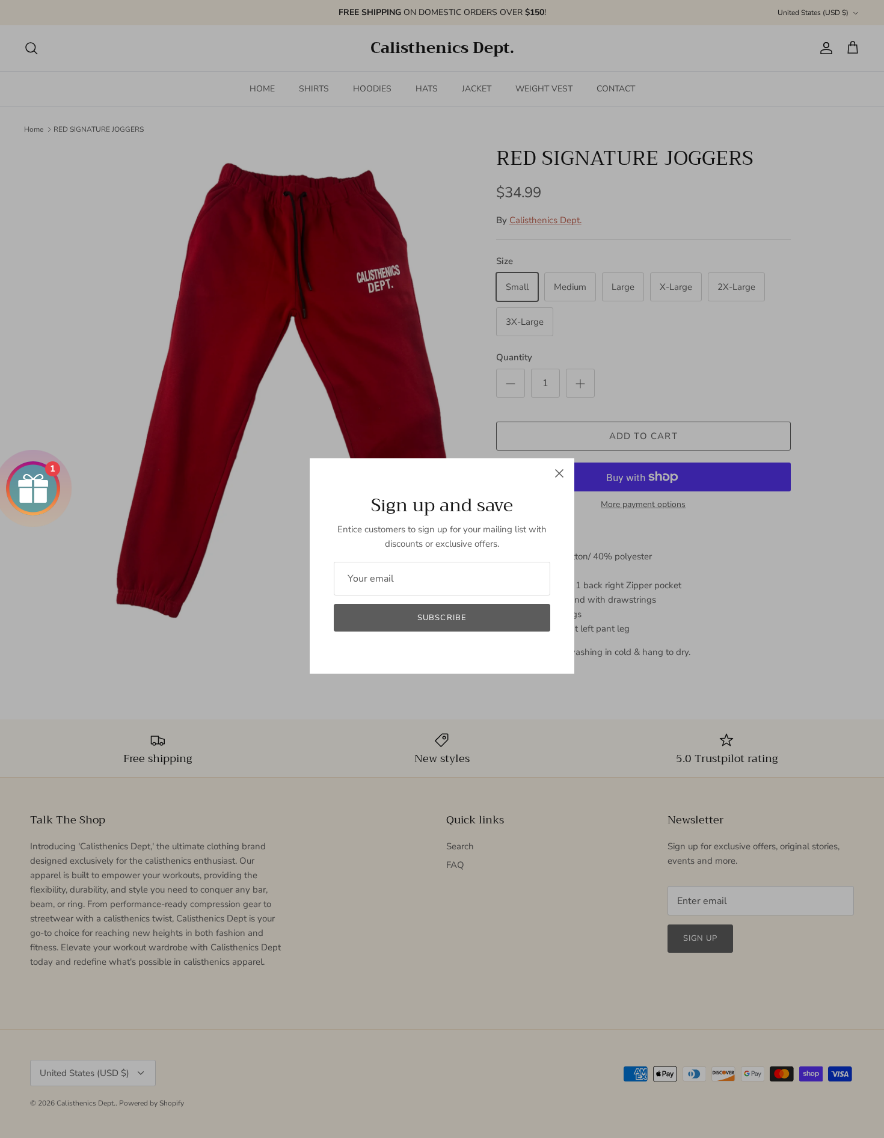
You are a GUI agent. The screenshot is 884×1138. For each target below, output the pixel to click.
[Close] (559, 473)
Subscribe (441, 617)
